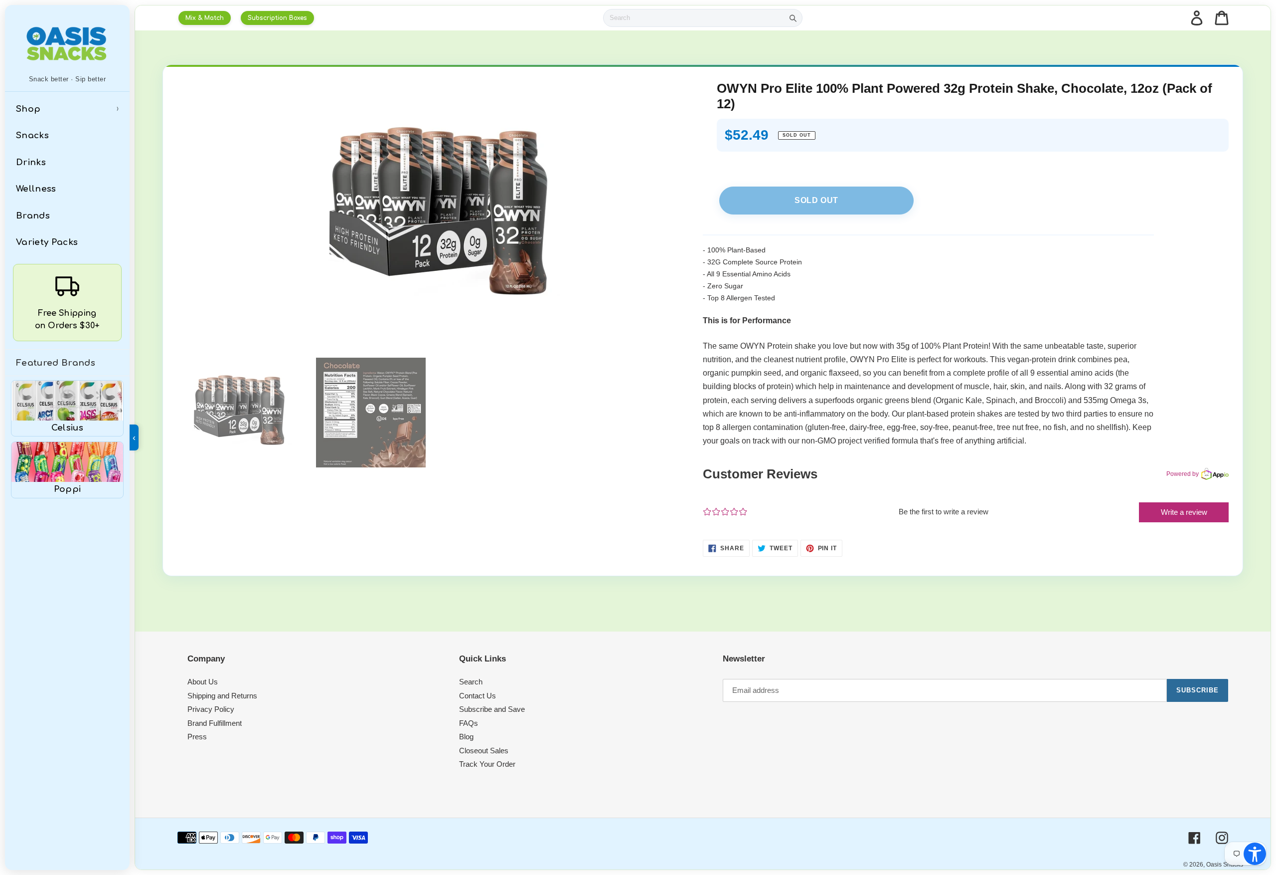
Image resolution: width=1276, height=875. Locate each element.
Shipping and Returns (222, 695)
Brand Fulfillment (214, 723)
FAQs (468, 723)
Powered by (1182, 473)
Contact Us (477, 695)
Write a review (1184, 512)
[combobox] (694, 18)
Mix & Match (204, 17)
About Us (202, 681)
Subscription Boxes (277, 17)
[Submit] (793, 17)
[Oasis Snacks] (67, 43)
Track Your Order (487, 764)
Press (197, 736)
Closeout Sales (483, 750)
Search (470, 681)
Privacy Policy (210, 709)
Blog (466, 736)
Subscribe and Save (492, 709)
